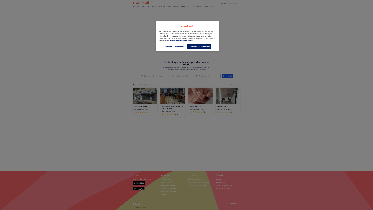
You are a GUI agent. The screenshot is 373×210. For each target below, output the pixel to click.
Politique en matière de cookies (181, 41)
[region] (187, 36)
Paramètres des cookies (175, 46)
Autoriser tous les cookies (199, 46)
